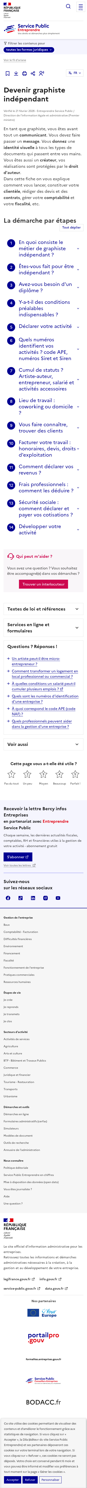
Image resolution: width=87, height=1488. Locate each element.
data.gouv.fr (54, 1288)
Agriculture (11, 1046)
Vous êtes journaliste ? (18, 1189)
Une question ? (13, 1204)
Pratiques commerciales (19, 975)
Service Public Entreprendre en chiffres (29, 1175)
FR (75, 73)
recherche (68, 6)
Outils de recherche (16, 1143)
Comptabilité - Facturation (21, 932)
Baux (7, 925)
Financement (12, 953)
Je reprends (11, 1007)
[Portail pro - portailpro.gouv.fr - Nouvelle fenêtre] (43, 1338)
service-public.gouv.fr (20, 1288)
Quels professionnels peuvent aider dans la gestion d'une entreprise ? (42, 723)
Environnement (13, 946)
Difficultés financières (18, 939)
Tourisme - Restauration (19, 1082)
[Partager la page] (33, 73)
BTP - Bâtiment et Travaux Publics (25, 1061)
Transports (10, 1089)
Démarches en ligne (16, 1114)
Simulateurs (11, 1129)
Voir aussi (17, 744)
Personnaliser (50, 1480)
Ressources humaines (17, 982)
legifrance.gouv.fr (17, 1279)
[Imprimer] (25, 73)
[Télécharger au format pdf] (16, 73)
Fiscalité (9, 961)
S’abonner (15, 857)
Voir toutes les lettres (17, 865)
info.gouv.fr (48, 1279)
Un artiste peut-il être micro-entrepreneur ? (36, 661)
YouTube (58, 898)
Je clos (8, 1021)
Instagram (45, 898)
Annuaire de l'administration (22, 1150)
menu (81, 10)
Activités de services (16, 1039)
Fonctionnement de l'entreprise (24, 968)
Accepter (12, 1480)
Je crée (8, 1000)
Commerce (11, 1068)
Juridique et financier (17, 1075)
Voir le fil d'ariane (15, 60)
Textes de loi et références (36, 609)
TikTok (20, 898)
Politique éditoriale (16, 1168)
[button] (41, 73)
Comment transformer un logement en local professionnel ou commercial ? (45, 673)
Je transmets (11, 1014)
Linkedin (33, 898)
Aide (7, 1196)
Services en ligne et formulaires (28, 627)
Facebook (8, 898)
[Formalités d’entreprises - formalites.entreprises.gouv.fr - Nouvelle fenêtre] (43, 1359)
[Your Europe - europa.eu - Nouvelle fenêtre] (43, 1313)
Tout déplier (71, 227)
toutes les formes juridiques (27, 49)
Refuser (30, 1480)
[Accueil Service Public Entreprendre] (33, 33)
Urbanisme (10, 1096)
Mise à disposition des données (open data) (31, 1182)
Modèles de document (18, 1136)
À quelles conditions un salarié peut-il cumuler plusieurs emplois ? (43, 686)
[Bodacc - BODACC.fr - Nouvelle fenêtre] (43, 1402)
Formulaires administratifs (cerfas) (25, 1121)
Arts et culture (13, 1053)
